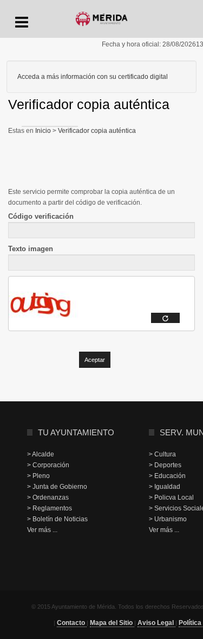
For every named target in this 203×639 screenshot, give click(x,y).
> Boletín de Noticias (57, 519)
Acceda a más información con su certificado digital (92, 76)
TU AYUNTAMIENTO (76, 432)
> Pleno (38, 476)
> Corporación (48, 465)
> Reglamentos (49, 508)
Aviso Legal (156, 623)
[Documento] (165, 318)
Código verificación (41, 216)
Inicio (44, 130)
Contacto (72, 623)
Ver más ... (42, 530)
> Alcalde (40, 454)
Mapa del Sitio (112, 623)
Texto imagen (30, 249)
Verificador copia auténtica (96, 130)
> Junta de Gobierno (57, 486)
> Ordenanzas (48, 497)
